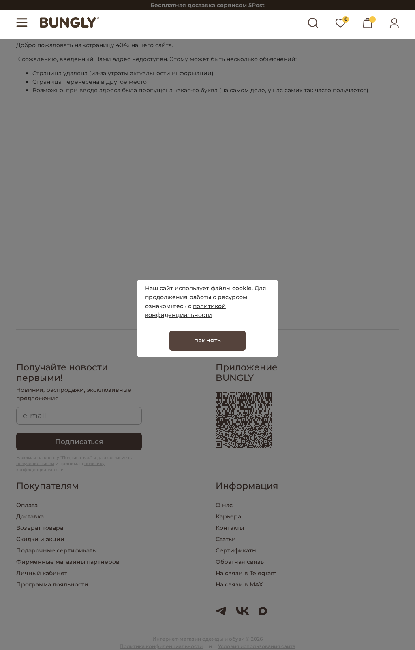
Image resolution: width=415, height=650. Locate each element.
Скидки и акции (40, 539)
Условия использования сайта (256, 646)
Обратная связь (240, 561)
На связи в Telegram (246, 573)
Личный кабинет (41, 573)
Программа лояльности (52, 584)
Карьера (228, 516)
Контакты (230, 527)
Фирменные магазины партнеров (68, 561)
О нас (224, 505)
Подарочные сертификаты (56, 550)
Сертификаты (236, 550)
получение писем (35, 463)
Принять (207, 341)
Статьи (226, 539)
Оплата (27, 505)
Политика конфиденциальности (161, 646)
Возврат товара (39, 527)
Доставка (30, 516)
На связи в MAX (239, 584)
